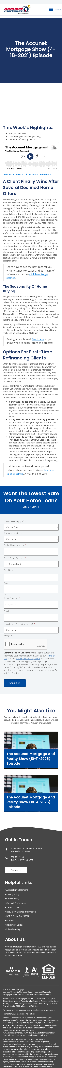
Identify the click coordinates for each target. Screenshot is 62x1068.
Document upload (15, 924)
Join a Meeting (13, 929)
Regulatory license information (21, 911)
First (5, 583)
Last (5, 594)
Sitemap (10, 920)
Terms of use (12, 907)
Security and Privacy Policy (28, 658)
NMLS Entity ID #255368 (17, 916)
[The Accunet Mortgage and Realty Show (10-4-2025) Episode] (31, 795)
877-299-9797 (26, 860)
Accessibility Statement (17, 889)
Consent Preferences (16, 903)
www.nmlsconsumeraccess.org (42, 1010)
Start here (38, 339)
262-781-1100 (17, 857)
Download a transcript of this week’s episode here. (27, 174)
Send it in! (15, 683)
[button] (16, 870)
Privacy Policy (12, 894)
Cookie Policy (12, 898)
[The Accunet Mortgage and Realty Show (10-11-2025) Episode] (31, 751)
